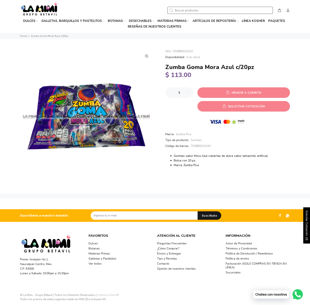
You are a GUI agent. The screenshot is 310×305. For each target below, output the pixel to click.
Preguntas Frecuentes (172, 243)
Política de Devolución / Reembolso (249, 254)
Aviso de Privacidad (239, 243)
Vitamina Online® (108, 295)
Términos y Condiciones (241, 248)
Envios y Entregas (169, 254)
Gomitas (196, 140)
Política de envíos (237, 259)
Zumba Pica (183, 134)
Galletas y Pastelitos (102, 259)
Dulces (93, 243)
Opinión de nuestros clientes (176, 269)
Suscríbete (209, 216)
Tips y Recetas (167, 259)
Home (23, 36)
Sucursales (233, 272)
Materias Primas (99, 254)
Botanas (94, 248)
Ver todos (95, 264)
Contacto (163, 264)
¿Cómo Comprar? (168, 248)
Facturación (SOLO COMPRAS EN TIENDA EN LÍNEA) (256, 265)
